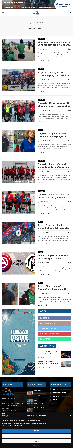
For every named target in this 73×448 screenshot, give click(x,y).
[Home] (31, 23)
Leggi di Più (42, 61)
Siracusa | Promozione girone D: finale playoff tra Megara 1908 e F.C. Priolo (54, 43)
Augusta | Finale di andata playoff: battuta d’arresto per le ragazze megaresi (52, 165)
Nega (36, 436)
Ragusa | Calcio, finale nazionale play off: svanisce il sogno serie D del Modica (54, 74)
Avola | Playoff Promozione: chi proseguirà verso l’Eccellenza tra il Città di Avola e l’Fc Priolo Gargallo (53, 257)
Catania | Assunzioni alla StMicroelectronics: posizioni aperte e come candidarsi (39, 399)
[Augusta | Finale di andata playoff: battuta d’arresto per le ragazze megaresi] (18, 172)
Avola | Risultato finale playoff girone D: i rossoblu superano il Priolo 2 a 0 (53, 227)
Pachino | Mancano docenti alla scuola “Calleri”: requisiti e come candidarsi (39, 408)
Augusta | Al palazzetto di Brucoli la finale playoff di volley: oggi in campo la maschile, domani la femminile (52, 135)
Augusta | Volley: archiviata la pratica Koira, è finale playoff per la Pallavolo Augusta (53, 196)
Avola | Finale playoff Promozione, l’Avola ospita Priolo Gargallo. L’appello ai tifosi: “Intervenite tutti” (53, 288)
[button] (70, 415)
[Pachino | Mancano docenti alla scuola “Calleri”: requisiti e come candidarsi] (30, 410)
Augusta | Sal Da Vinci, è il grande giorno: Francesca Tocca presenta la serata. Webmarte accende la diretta (48, 353)
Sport (41, 130)
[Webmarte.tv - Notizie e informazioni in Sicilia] (36, 13)
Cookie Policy (35, 445)
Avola (40, 221)
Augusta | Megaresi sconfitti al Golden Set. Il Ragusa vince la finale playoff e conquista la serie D (54, 104)
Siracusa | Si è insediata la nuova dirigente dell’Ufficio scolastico (39, 391)
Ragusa (41, 69)
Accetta (36, 431)
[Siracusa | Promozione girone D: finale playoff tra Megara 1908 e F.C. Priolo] (18, 50)
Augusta (41, 38)
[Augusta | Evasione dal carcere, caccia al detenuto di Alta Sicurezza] (66, 364)
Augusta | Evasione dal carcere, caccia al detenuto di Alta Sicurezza (49, 362)
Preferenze (36, 441)
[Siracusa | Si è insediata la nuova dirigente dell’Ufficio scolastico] (30, 393)
